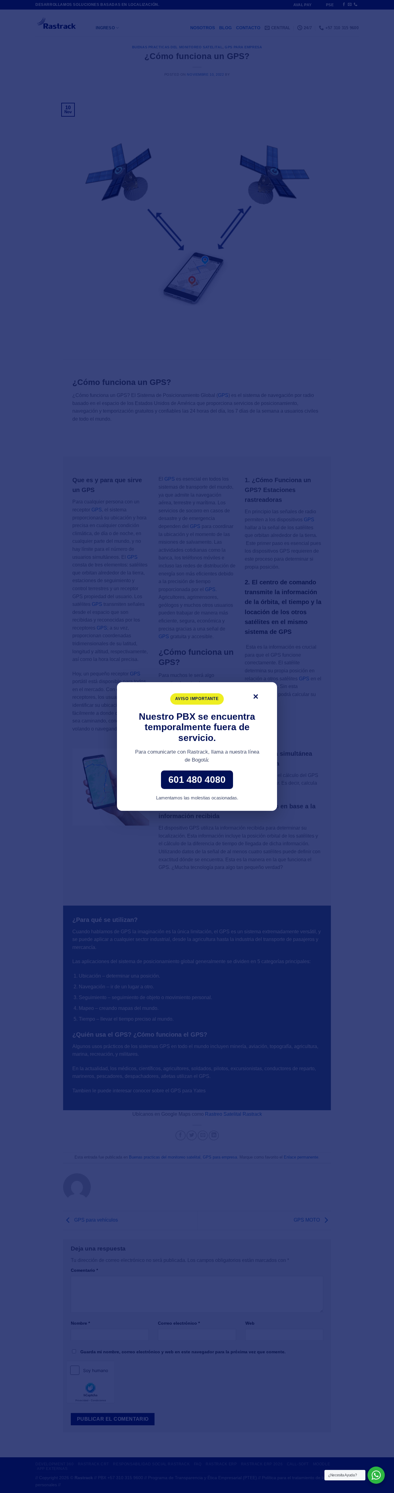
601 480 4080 (197, 780)
